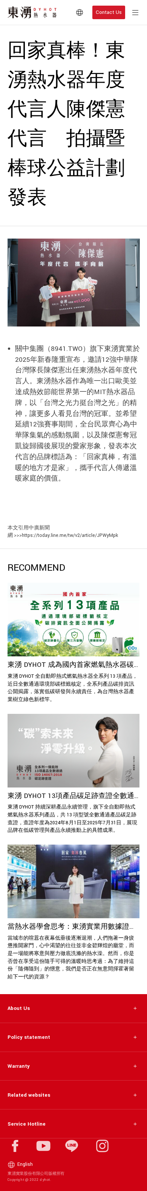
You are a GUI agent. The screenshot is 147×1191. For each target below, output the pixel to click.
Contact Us (109, 12)
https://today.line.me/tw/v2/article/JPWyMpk (70, 535)
